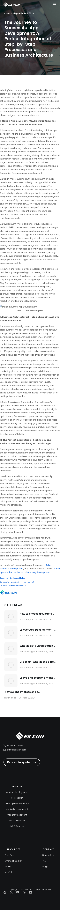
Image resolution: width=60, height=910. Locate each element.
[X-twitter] (11, 892)
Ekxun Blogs (25, 619)
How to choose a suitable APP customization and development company (38, 613)
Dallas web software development (13, 586)
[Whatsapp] (24, 892)
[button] (54, 5)
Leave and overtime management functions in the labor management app (38, 678)
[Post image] (10, 616)
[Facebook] (4, 892)
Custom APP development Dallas (12, 578)
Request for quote (18, 762)
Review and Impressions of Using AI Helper (22, 692)
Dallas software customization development (17, 582)
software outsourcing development (32, 572)
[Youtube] (17, 892)
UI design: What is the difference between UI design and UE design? (38, 662)
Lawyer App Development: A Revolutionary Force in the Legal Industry (38, 629)
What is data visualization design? (38, 646)
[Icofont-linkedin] (30, 892)
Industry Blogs (27, 651)
